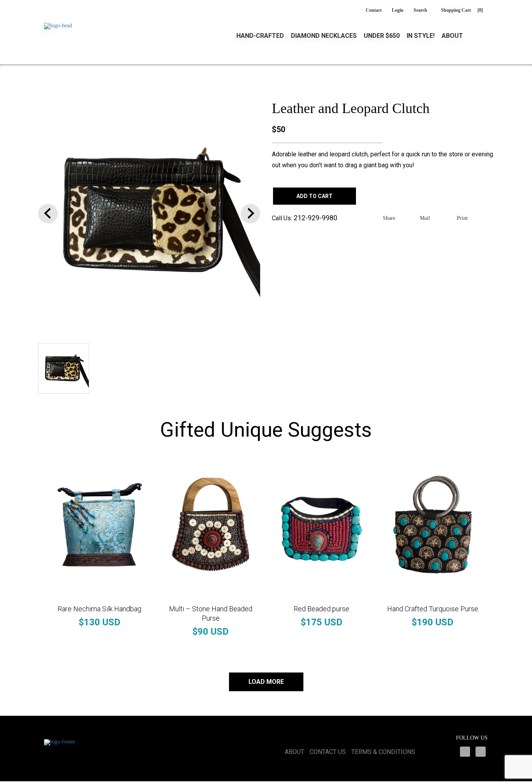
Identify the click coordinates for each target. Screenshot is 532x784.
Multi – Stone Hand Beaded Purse (210, 613)
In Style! (421, 36)
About (452, 36)
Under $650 (382, 36)
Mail (425, 218)
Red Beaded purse (321, 609)
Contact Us (328, 752)
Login (397, 10)
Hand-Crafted (260, 36)
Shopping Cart (462, 10)
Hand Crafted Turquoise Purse (432, 609)
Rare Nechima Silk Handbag (99, 609)
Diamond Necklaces (324, 36)
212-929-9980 (315, 218)
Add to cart (314, 196)
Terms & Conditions (383, 752)
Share (389, 218)
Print (462, 218)
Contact (374, 10)
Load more (266, 681)
